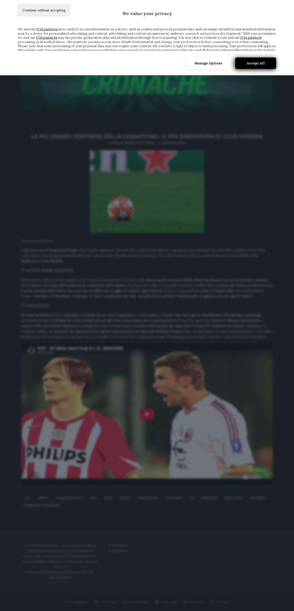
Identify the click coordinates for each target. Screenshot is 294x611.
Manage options (208, 63)
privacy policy (231, 50)
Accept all (256, 63)
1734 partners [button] (46, 29)
